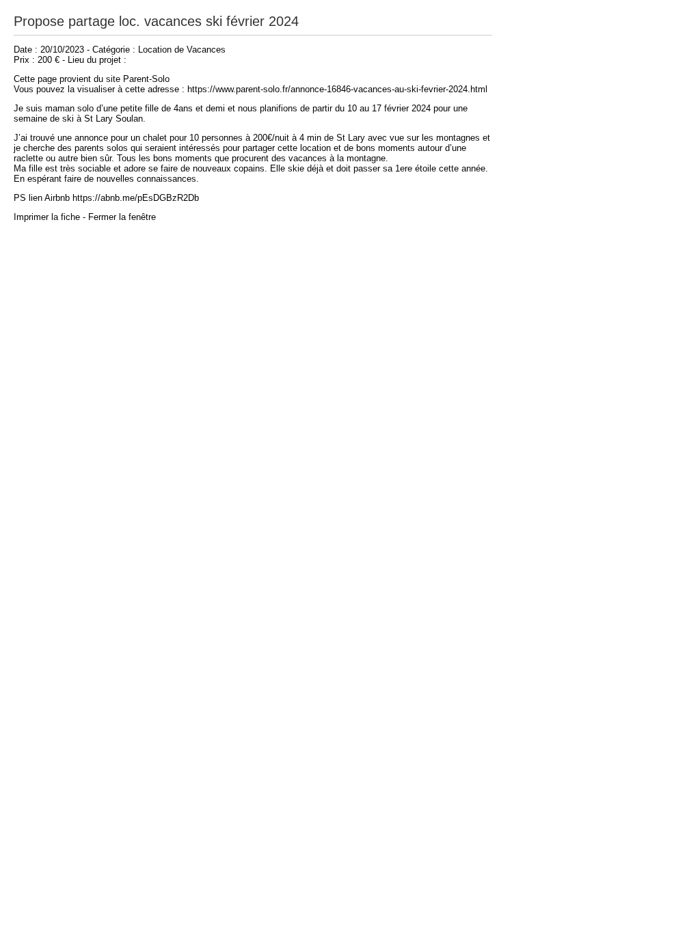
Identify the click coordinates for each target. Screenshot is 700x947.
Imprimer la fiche (47, 217)
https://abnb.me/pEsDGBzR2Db (135, 198)
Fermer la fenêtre (122, 217)
